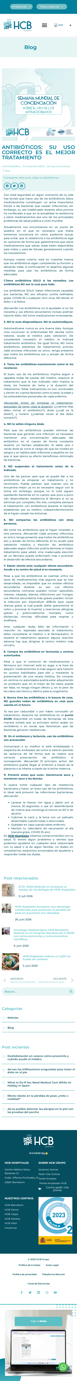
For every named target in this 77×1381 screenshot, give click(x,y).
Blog (10, 1027)
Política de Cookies (29, 1265)
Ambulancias (19, 6)
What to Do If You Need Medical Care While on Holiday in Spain (39, 1084)
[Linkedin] (38, 1292)
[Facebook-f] (22, 1292)
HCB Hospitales (18, 835)
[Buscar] (71, 991)
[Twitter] (30, 1292)
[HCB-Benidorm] (18, 25)
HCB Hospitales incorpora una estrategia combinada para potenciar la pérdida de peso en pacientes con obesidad (43, 910)
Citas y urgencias (49, 6)
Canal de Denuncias (38, 1283)
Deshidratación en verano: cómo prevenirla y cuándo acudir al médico (38, 1057)
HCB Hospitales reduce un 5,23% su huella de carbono (47, 958)
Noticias (12, 1017)
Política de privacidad (25, 1274)
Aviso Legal (52, 1265)
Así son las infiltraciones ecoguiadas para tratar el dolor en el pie (41, 1071)
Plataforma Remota (53, 1274)
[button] (44, 25)
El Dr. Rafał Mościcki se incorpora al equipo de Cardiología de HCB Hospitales (47, 888)
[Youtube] (55, 1292)
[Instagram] (47, 1292)
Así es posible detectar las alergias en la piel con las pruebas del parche (40, 1110)
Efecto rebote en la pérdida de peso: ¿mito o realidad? (37, 1097)
